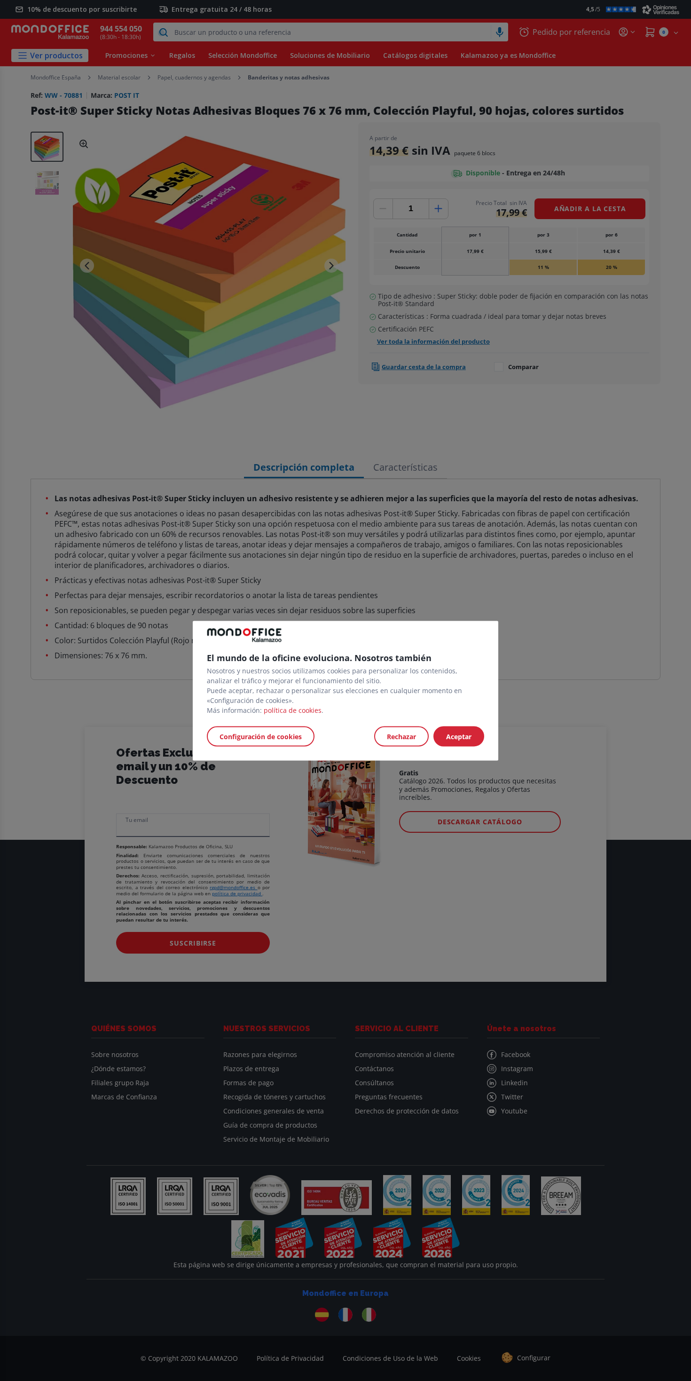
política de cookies (293, 709)
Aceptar (458, 736)
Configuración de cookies (261, 736)
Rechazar (401, 736)
